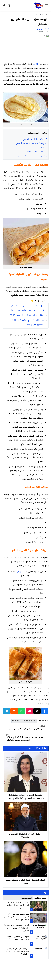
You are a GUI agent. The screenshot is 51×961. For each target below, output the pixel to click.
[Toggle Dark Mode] (10, 5)
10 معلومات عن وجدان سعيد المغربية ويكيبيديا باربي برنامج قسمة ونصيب (18, 905)
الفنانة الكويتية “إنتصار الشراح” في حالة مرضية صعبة (25, 881)
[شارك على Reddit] (14, 711)
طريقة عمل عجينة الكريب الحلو (32, 156)
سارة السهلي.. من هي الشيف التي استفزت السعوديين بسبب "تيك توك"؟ (24, 737)
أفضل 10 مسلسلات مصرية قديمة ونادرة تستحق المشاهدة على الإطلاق (16, 928)
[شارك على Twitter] (37, 711)
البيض (19, 571)
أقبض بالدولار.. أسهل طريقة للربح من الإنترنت (26, 727)
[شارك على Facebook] (45, 711)
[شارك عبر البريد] (29, 711)
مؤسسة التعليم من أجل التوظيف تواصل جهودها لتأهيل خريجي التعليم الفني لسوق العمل (25, 798)
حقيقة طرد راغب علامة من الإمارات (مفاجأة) (27, 315)
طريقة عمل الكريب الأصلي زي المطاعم (30, 21)
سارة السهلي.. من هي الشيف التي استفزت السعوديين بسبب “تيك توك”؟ (17, 951)
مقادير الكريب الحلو (37, 152)
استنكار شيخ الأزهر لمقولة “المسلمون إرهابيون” (25, 835)
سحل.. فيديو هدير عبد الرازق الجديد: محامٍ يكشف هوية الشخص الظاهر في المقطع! (16, 916)
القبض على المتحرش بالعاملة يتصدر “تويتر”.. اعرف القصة (18, 938)
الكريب (35, 64)
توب (37, 14)
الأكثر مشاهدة (40, 898)
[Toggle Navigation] (47, 5)
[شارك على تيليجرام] (6, 711)
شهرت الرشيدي (43, 28)
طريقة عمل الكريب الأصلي (35, 139)
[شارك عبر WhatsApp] (22, 711)
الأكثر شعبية (26, 898)
